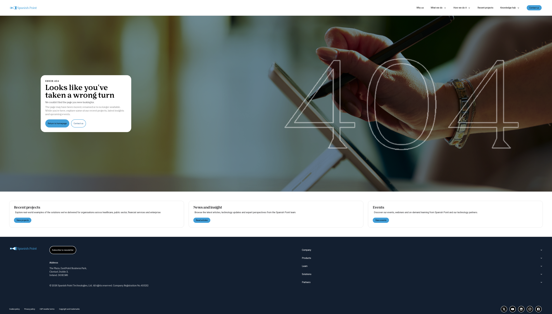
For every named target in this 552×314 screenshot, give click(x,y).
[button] (439, 8)
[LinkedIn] (521, 309)
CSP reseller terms (47, 309)
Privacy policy (29, 309)
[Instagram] (530, 309)
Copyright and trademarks (69, 309)
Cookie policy (14, 309)
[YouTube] (512, 309)
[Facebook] (538, 309)
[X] (504, 309)
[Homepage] (23, 7)
